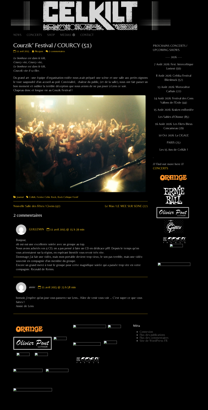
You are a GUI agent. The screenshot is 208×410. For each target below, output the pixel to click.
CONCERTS (34, 35)
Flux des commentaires (154, 337)
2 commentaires (57, 51)
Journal (20, 197)
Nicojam (39, 51)
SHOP (51, 35)
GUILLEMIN (36, 229)
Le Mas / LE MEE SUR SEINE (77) (126, 206)
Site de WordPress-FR (154, 340)
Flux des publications (152, 334)
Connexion (146, 331)
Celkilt (32, 197)
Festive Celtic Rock (46, 197)
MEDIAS (65, 35)
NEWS (17, 35)
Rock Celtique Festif (68, 197)
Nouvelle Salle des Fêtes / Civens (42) (36, 206)
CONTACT (87, 35)
